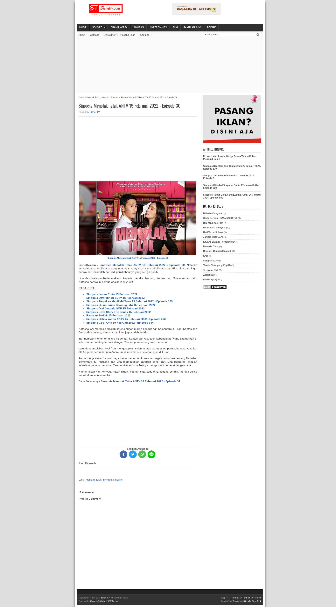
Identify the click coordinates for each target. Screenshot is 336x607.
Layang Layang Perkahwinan (219, 241)
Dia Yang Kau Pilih (213, 223)
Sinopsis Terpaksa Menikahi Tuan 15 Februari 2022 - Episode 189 (129, 301)
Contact (94, 34)
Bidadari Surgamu (213, 213)
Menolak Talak (93, 97)
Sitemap (144, 34)
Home (83, 27)
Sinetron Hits (158, 27)
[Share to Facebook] (123, 454)
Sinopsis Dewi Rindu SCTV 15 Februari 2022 (115, 297)
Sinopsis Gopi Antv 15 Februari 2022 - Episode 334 (120, 322)
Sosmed (97, 27)
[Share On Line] (151, 454)
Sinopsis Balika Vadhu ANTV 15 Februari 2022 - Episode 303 (126, 318)
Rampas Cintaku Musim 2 (217, 251)
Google (247, 601)
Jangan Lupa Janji (213, 237)
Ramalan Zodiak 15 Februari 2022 (108, 315)
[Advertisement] (170, 65)
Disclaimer (110, 34)
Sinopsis (138, 27)
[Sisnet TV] (106, 13)
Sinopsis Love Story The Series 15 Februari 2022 (118, 312)
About (82, 34)
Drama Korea (119, 27)
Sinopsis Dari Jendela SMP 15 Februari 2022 (115, 308)
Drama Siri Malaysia (214, 227)
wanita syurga (211, 279)
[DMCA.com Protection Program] (215, 288)
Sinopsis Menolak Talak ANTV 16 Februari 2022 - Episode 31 (140, 381)
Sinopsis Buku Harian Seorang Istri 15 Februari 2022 (121, 305)
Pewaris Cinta (211, 246)
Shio (205, 256)
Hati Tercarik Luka (213, 232)
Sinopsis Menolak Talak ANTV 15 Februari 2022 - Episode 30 (129, 105)
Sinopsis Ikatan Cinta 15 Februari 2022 (111, 294)
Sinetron (105, 97)
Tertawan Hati (210, 270)
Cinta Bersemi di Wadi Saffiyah (220, 218)
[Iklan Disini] (196, 13)
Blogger (236, 601)
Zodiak (211, 27)
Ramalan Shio (192, 27)
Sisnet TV (95, 112)
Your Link (235, 598)
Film (175, 27)
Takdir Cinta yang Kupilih (217, 265)
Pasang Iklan (127, 34)
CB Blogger (113, 601)
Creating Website (97, 601)
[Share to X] (133, 454)
